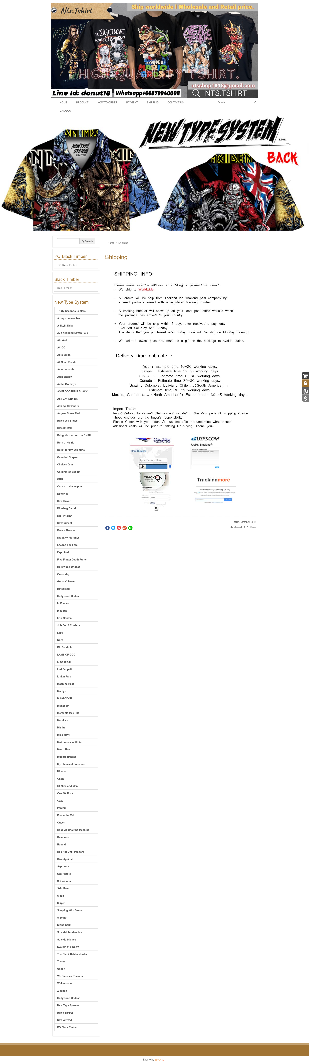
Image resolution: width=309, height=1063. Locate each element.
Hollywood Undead (68, 567)
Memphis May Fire (68, 713)
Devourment (64, 523)
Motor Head (64, 749)
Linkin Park (64, 676)
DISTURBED (64, 515)
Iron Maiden (64, 618)
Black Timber (64, 288)
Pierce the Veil (65, 815)
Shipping (153, 102)
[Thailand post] (152, 452)
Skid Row (63, 888)
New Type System (68, 1005)
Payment (132, 102)
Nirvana (62, 771)
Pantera (62, 808)
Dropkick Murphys (68, 537)
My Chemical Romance (71, 764)
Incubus (62, 610)
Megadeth (63, 705)
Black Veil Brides (67, 420)
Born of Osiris (65, 442)
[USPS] (205, 452)
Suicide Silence (66, 939)
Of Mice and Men (67, 786)
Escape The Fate (67, 545)
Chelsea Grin (65, 464)
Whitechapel (64, 983)
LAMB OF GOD (66, 654)
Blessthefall (64, 428)
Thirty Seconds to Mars (71, 311)
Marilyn (61, 691)
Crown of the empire (69, 486)
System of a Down (68, 947)
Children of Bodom (68, 471)
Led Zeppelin (65, 669)
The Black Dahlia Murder (72, 954)
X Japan (62, 990)
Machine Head (66, 683)
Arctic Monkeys (66, 384)
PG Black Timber (67, 265)
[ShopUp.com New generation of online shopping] (160, 1059)
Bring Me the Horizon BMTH (74, 435)
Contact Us (176, 102)
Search (88, 241)
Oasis (60, 778)
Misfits (61, 727)
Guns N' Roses (66, 581)
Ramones (63, 837)
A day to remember (68, 318)
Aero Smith (64, 354)
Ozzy (60, 800)
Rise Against (65, 859)
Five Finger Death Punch (72, 559)
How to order (107, 102)
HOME (63, 102)
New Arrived (64, 1020)
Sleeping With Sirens (70, 910)
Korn (60, 640)
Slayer (61, 903)
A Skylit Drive (65, 325)
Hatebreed (63, 588)
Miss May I (63, 734)
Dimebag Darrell (67, 508)
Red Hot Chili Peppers (70, 851)
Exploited (63, 552)
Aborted (62, 340)
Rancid (61, 844)
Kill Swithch (64, 647)
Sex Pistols (64, 873)
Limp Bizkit (64, 662)
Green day (63, 574)
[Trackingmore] (215, 492)
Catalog (65, 110)
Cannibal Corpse (67, 457)
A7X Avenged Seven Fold (72, 333)
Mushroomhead (66, 756)
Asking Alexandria (68, 406)
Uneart (61, 968)
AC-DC (61, 347)
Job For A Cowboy (68, 625)
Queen (61, 822)
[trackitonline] (155, 492)
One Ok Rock (65, 793)
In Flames (63, 603)
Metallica (62, 720)
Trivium (61, 961)
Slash (60, 895)
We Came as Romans (70, 976)
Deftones (62, 493)
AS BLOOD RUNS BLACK (72, 391)
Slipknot (62, 917)
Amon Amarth (65, 369)
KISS (60, 632)
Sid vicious (64, 881)
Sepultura (63, 866)
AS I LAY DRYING (67, 398)
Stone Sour (64, 925)
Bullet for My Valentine (71, 450)
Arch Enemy (64, 376)
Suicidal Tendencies (69, 932)
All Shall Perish (66, 362)
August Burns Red (68, 413)
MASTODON (64, 698)
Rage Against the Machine (73, 830)
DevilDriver (63, 501)
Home (111, 242)
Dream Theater (66, 530)
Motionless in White (69, 742)
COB (60, 479)
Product (82, 102)
